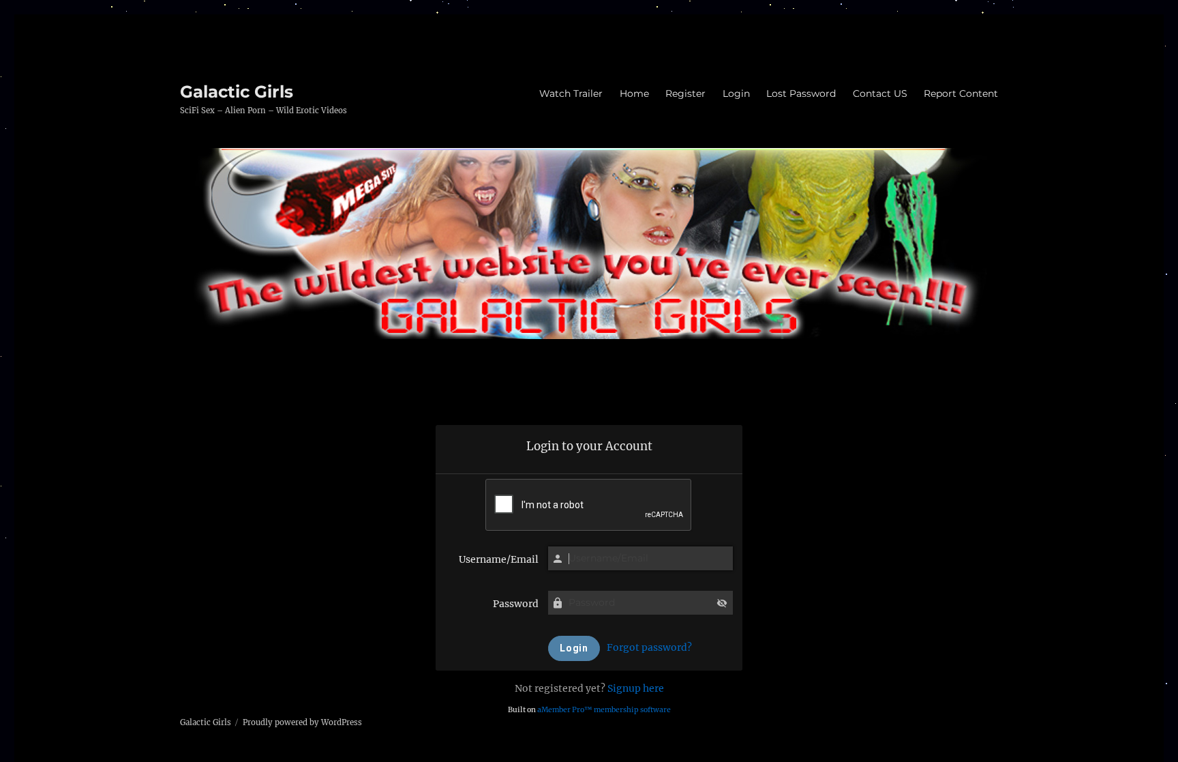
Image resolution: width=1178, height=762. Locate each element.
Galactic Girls (236, 91)
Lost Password (801, 93)
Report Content (961, 93)
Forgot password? (649, 647)
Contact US (880, 93)
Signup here (635, 688)
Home (634, 93)
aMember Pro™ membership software (604, 709)
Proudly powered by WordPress (302, 722)
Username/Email (499, 559)
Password (516, 604)
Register (685, 93)
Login (736, 93)
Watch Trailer (571, 93)
